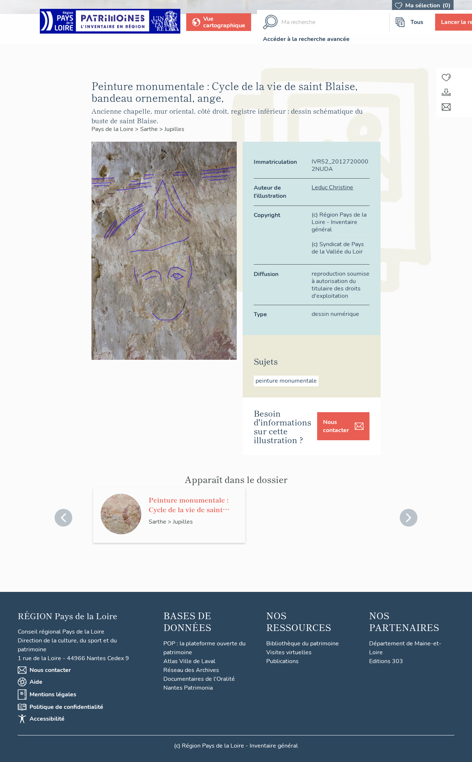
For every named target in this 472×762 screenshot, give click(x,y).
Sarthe (149, 129)
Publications (282, 661)
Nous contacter (336, 426)
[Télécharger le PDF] (446, 92)
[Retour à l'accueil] (110, 22)
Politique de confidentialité (66, 707)
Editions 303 (386, 661)
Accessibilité (47, 719)
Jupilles (174, 129)
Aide (36, 682)
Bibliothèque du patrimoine (302, 643)
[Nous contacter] (446, 107)
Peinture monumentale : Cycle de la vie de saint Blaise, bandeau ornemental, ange (189, 504)
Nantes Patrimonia (188, 688)
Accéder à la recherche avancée (306, 39)
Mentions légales (53, 694)
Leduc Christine (332, 187)
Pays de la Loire (113, 129)
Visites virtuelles (289, 652)
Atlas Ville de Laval (189, 661)
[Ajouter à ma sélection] (446, 77)
